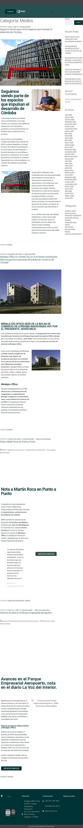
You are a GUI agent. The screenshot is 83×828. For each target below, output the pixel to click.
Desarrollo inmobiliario (16, 600)
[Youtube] (76, 2)
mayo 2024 (69, 165)
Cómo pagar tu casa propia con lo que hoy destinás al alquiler (73, 39)
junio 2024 (68, 163)
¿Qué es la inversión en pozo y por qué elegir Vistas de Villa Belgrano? (74, 71)
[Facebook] (59, 2)
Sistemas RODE (25, 27)
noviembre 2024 (70, 152)
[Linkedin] (70, 2)
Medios (9, 245)
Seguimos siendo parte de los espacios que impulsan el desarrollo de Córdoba (26, 31)
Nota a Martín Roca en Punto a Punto (17, 441)
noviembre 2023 (70, 179)
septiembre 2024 (71, 156)
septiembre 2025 (71, 129)
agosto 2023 (69, 186)
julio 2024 (68, 161)
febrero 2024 (69, 172)
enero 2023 (69, 198)
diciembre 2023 (70, 177)
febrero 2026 (69, 119)
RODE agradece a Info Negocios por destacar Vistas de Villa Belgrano (73, 81)
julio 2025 (68, 133)
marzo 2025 (69, 142)
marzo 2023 (69, 193)
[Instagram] (65, 2)
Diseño (67, 225)
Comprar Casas (70, 211)
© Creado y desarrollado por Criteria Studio (41, 826)
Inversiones (69, 227)
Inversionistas (70, 229)
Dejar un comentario (43, 439)
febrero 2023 (69, 196)
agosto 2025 (69, 131)
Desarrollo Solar (70, 222)
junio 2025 (68, 136)
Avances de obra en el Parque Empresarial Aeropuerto (26, 612)
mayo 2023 (69, 189)
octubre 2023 (69, 182)
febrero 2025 (69, 145)
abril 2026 (68, 115)
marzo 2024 (69, 170)
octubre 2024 (69, 154)
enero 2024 (69, 175)
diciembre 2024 (70, 149)
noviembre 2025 (70, 124)
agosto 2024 (69, 159)
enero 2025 (69, 147)
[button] (52, 11)
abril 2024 (68, 168)
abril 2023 (68, 191)
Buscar (67, 19)
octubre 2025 (69, 126)
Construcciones (70, 213)
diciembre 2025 (70, 122)
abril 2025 (68, 140)
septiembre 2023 (71, 184)
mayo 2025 (69, 138)
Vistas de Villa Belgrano (73, 234)
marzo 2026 (69, 117)
